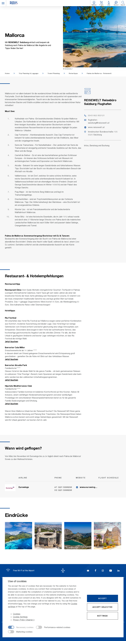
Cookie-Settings (20, 617)
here (20, 603)
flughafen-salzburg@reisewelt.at (99, 121)
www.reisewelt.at (96, 127)
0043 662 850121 (96, 115)
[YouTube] (111, 571)
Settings (102, 616)
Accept (102, 598)
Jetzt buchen (11, 341)
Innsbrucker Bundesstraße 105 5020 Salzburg (103, 133)
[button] (3, 3)
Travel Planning (53, 73)
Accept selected (103, 607)
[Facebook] (95, 571)
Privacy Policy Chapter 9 (23, 620)
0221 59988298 (65, 487)
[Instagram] (103, 571)
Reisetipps (73, 73)
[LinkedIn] (118, 571)
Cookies (16, 614)
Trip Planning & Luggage (29, 73)
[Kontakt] (88, 571)
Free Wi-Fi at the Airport (23, 570)
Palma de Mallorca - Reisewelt (99, 73)
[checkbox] (20, 627)
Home (7, 73)
